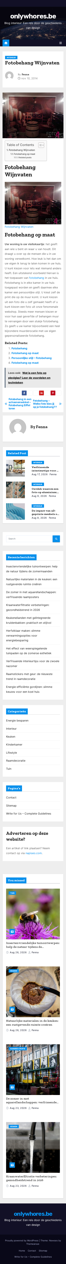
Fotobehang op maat (24, 154)
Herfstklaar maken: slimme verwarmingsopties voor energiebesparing (23, 635)
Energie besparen (17, 720)
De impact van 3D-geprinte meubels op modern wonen (45, 514)
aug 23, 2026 (18, 1108)
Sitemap (11, 805)
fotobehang (36, 277)
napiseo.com (34, 853)
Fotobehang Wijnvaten (22, 150)
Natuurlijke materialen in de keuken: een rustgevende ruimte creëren (32, 1022)
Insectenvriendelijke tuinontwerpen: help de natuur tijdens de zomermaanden (33, 946)
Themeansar (32, 1244)
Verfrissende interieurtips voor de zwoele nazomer (46, 471)
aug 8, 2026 (39, 517)
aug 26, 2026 (18, 952)
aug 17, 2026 (40, 474)
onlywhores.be (33, 16)
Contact (11, 797)
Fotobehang (19, 348)
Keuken (10, 736)
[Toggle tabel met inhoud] (39, 145)
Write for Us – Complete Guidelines (28, 813)
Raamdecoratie (15, 760)
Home (22, 1250)
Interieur (11, 58)
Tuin (8, 768)
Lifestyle (11, 752)
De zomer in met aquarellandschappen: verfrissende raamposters (31, 1102)
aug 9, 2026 (39, 495)
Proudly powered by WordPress (22, 1240)
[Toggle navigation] (60, 43)
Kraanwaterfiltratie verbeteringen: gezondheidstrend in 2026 (31, 1178)
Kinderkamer (14, 744)
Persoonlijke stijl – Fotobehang (32, 358)
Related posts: (25, 157)
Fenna (25, 74)
